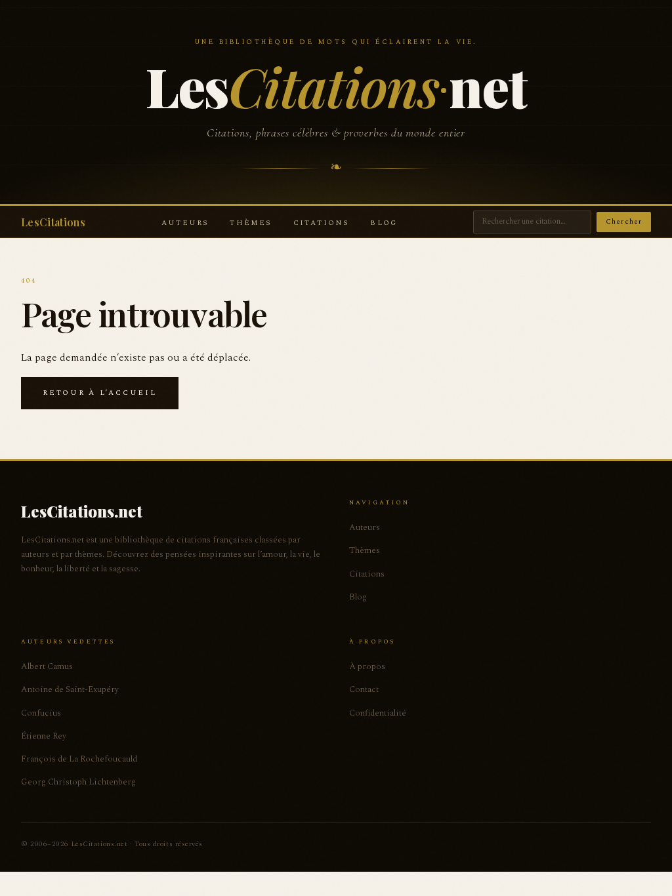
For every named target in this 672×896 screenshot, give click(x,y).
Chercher (624, 221)
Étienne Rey (43, 736)
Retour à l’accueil (100, 392)
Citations (321, 222)
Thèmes (251, 222)
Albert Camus (47, 666)
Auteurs (185, 222)
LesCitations (53, 222)
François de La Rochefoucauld (79, 758)
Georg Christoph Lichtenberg (78, 781)
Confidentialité (377, 713)
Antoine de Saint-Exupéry (70, 689)
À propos (367, 666)
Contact (364, 689)
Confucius (41, 713)
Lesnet (336, 86)
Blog (383, 222)
